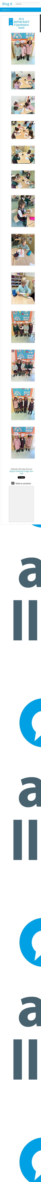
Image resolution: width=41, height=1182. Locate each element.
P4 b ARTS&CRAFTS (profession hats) (21, 23)
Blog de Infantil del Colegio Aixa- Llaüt (21, 472)
